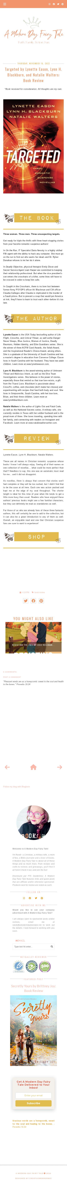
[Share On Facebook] (33, 600)
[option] (33, 637)
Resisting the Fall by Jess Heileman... (33, 645)
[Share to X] (25, 600)
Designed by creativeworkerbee (33, 1178)
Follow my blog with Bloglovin (16, 786)
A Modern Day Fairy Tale (29, 1173)
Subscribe (33, 1103)
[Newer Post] (7, 767)
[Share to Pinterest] (41, 600)
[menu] (4, 4)
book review (40, 592)
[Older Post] (60, 767)
